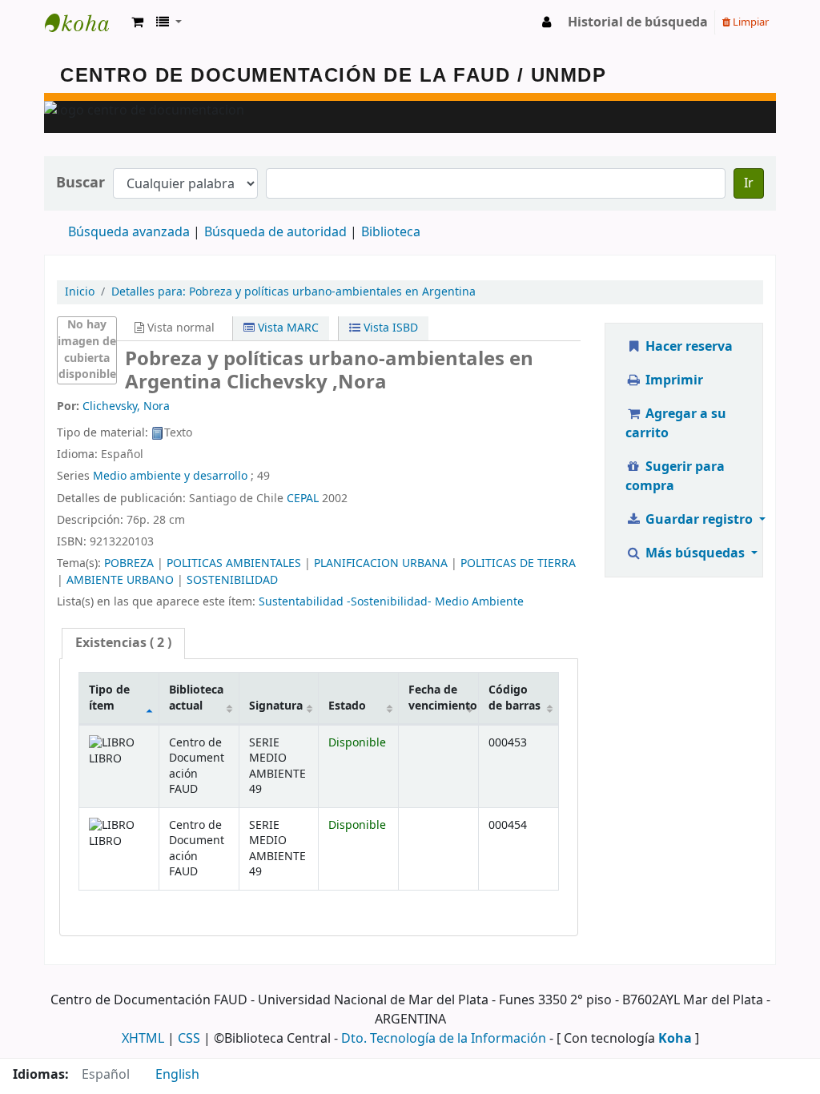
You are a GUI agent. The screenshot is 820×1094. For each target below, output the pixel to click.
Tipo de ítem (109, 698)
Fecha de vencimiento (442, 698)
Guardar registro (699, 519)
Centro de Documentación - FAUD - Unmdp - (85, 22)
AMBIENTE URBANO (120, 580)
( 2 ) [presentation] (123, 643)
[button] (137, 22)
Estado (347, 706)
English (177, 1074)
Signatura (276, 706)
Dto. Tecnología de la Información (443, 1038)
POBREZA (129, 563)
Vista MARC (287, 328)
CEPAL (303, 498)
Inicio (79, 292)
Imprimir (672, 380)
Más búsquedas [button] (695, 553)
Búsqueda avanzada (129, 232)
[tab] (123, 643)
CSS (189, 1038)
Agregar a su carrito (675, 423)
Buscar (80, 183)
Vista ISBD (389, 328)
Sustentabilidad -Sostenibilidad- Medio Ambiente (391, 601)
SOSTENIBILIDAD (232, 580)
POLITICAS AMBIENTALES (234, 563)
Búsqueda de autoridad (275, 232)
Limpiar (749, 22)
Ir (749, 183)
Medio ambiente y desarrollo (170, 476)
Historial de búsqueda (638, 22)
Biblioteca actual (196, 698)
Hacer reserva (687, 346)
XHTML (143, 1038)
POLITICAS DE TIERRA (518, 563)
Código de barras (514, 698)
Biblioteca (390, 232)
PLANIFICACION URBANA (381, 563)
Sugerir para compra (675, 476)
